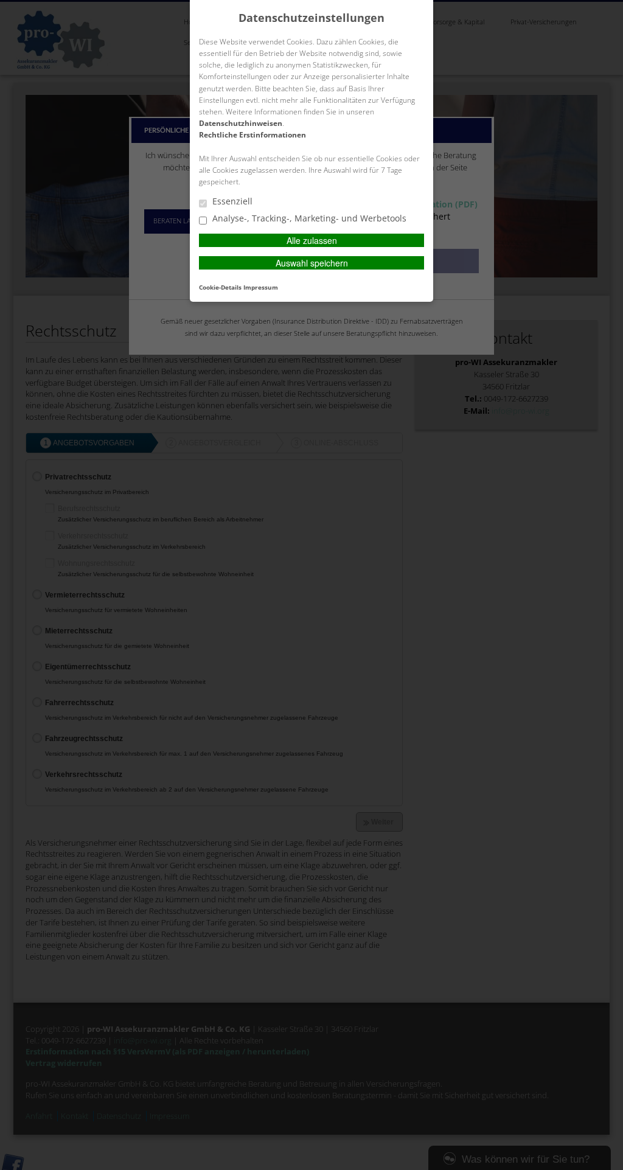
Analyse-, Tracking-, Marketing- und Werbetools (308, 219)
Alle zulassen (312, 240)
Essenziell (231, 202)
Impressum (260, 287)
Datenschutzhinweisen (240, 123)
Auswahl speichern (312, 263)
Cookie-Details (220, 287)
